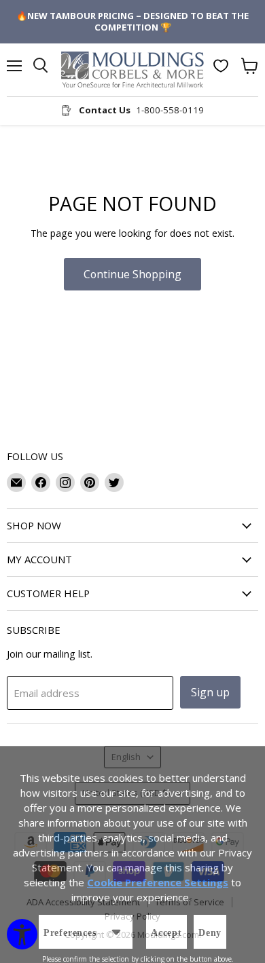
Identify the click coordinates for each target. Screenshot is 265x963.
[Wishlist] (221, 66)
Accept (166, 933)
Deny (210, 933)
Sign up (210, 692)
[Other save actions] (116, 932)
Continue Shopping (132, 274)
